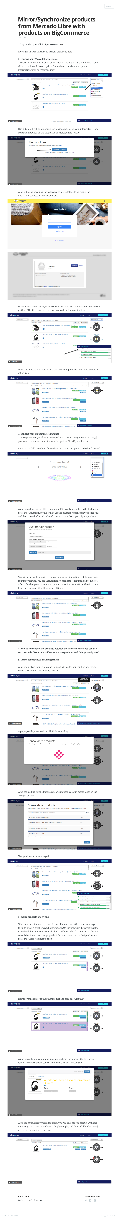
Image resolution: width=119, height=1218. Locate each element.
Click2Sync (23, 1196)
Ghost (115, 1216)
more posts (26, 1200)
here (61, 44)
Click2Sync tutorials (7, 1216)
